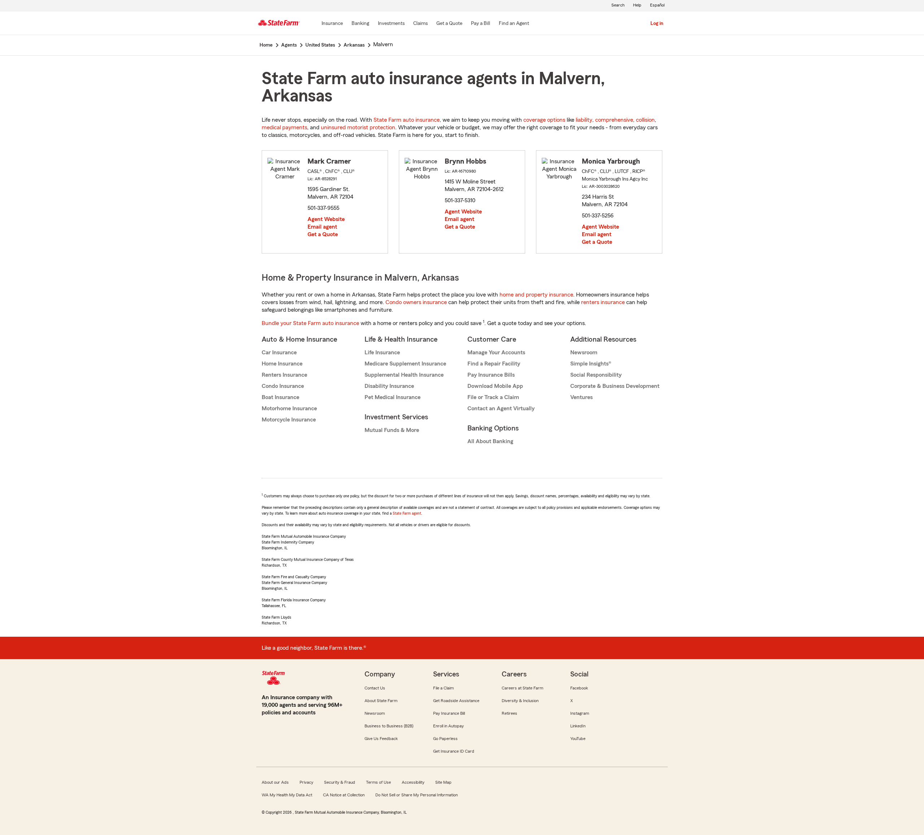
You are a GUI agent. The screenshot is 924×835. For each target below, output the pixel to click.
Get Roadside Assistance (456, 700)
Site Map (443, 782)
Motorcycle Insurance (289, 420)
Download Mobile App (495, 386)
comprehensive (614, 120)
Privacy (306, 782)
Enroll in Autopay (448, 726)
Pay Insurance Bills (491, 375)
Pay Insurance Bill (449, 713)
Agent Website (326, 219)
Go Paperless (445, 738)
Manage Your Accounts (496, 352)
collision (645, 120)
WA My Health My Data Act (287, 795)
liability (584, 120)
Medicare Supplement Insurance (405, 364)
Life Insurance (382, 352)
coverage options (544, 120)
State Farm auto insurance (407, 120)
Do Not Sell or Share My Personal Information (416, 795)
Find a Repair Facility (493, 364)
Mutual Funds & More (392, 430)
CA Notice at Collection (344, 795)
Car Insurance (279, 352)
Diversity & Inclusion (520, 700)
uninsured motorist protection (358, 127)
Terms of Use (378, 782)
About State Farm (381, 700)
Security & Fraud (339, 782)
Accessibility (413, 782)
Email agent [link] (322, 227)
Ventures (581, 397)
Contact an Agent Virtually (501, 408)
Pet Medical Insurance (392, 397)
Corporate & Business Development (614, 386)
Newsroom (583, 352)
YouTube (577, 738)
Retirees (509, 713)
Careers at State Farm (522, 688)
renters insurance (603, 302)
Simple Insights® (590, 364)
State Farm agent (407, 513)
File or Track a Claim (493, 397)
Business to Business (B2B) (389, 726)
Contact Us (375, 688)
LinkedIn (577, 726)
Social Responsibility (596, 375)
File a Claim (443, 688)
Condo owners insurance (416, 302)
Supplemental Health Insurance (404, 375)
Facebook (579, 688)
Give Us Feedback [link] (381, 738)
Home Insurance (282, 364)
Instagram (579, 713)
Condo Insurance (283, 386)
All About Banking (490, 441)
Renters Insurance (284, 375)
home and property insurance (536, 295)
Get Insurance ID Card (453, 751)
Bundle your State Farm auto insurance (310, 323)
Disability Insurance (389, 386)
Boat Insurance (280, 397)
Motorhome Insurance (289, 408)
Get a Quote (323, 234)
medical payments (284, 127)
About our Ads (275, 782)
